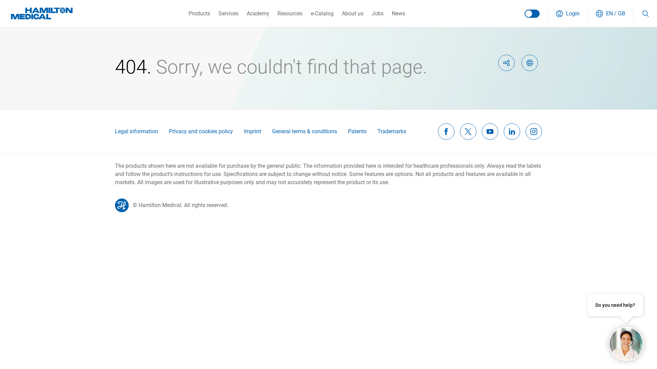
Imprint (252, 131)
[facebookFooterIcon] (446, 131)
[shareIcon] (506, 63)
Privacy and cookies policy (201, 131)
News (398, 13)
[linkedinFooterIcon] (512, 131)
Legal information (136, 131)
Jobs (378, 13)
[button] (568, 13)
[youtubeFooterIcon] (490, 131)
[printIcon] (529, 63)
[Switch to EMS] (532, 13)
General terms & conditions (304, 131)
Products (199, 13)
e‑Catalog (322, 13)
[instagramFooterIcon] (534, 131)
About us (352, 13)
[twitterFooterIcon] (468, 131)
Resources (290, 13)
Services (228, 13)
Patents (357, 131)
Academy (258, 13)
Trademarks (391, 131)
